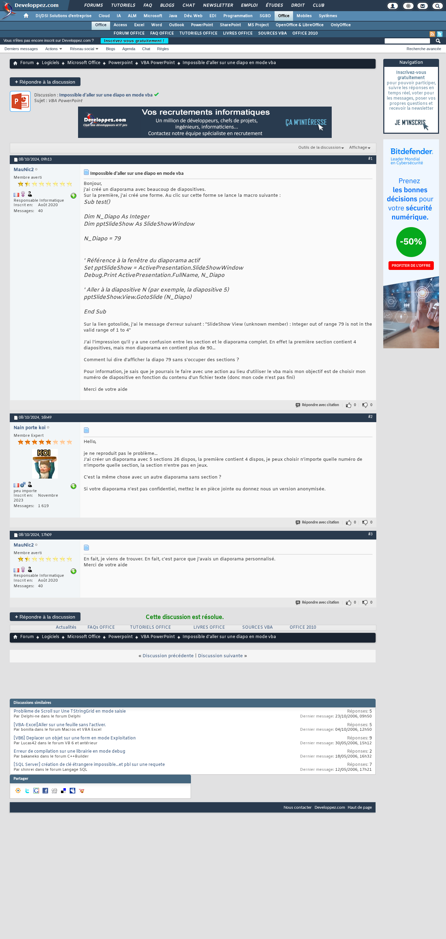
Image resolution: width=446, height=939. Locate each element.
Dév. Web (193, 16)
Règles (163, 49)
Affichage (358, 147)
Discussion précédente (168, 656)
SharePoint (230, 25)
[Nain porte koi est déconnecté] (45, 464)
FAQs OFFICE (101, 627)
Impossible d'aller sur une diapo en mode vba (106, 95)
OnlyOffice (341, 25)
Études (274, 5)
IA (119, 16)
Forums (93, 5)
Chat (188, 5)
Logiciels (50, 63)
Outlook (176, 25)
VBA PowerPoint (158, 63)
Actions (51, 49)
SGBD (265, 16)
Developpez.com (330, 807)
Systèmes (328, 16)
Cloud (104, 16)
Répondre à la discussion (45, 82)
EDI (212, 16)
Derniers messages (21, 49)
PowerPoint (202, 25)
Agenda (128, 49)
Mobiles (304, 16)
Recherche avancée (424, 49)
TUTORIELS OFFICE (198, 33)
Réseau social (82, 49)
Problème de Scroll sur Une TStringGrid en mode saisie (70, 711)
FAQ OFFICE (162, 33)
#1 (370, 159)
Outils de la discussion (319, 147)
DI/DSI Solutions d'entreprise (64, 16)
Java (173, 16)
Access (120, 25)
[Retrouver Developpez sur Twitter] (440, 34)
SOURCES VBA (272, 33)
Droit (297, 5)
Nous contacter (298, 807)
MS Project (258, 25)
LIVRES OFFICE (238, 33)
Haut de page (360, 807)
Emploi (249, 5)
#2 (370, 417)
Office (284, 16)
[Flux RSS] (432, 34)
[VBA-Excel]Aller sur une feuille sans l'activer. (60, 725)
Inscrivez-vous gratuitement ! (134, 41)
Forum (27, 63)
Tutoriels (123, 5)
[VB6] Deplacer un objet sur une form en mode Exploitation (75, 738)
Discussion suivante (220, 656)
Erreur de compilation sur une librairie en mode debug (69, 751)
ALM (132, 16)
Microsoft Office (83, 63)
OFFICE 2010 (305, 33)
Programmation (238, 16)
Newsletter (217, 5)
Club (318, 5)
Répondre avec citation (320, 405)
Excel (139, 25)
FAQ (147, 5)
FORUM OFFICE (129, 33)
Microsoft (153, 16)
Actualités (66, 627)
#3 (370, 534)
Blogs (167, 5)
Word (156, 25)
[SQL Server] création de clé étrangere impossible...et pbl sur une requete (89, 765)
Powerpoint (120, 63)
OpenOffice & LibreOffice (300, 25)
